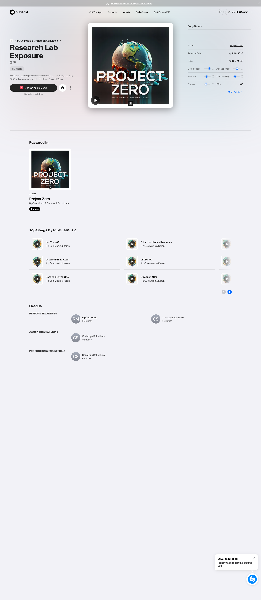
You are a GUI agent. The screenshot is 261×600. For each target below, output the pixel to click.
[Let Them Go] (74, 244)
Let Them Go (53, 242)
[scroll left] (224, 292)
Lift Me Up (146, 259)
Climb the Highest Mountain (156, 242)
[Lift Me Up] (169, 261)
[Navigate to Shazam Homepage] (19, 12)
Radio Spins (142, 12)
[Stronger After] (169, 279)
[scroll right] (229, 292)
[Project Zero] (50, 180)
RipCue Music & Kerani (58, 245)
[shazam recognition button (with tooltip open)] (252, 579)
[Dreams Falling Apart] (74, 261)
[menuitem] (95, 12)
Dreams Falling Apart (57, 259)
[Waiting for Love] (227, 261)
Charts (126, 12)
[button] (258, 3)
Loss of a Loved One (57, 276)
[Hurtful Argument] (227, 279)
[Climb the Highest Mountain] (169, 244)
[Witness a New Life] (227, 244)
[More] (115, 244)
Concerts (112, 12)
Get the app (95, 12)
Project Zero (56, 79)
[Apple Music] (34, 209)
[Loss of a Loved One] (74, 279)
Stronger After (149, 276)
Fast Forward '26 (162, 12)
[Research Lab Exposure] (95, 100)
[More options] (70, 88)
